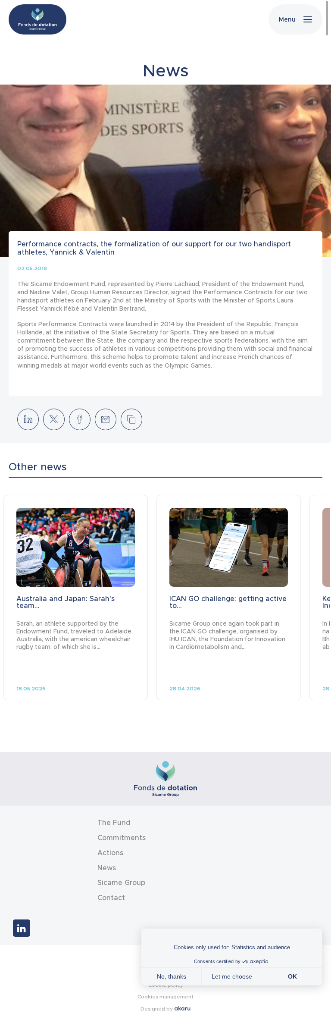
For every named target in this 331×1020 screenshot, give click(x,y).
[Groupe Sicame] (37, 19)
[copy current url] (131, 419)
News (106, 868)
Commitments (121, 838)
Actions (110, 853)
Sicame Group (121, 882)
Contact (111, 898)
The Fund (114, 823)
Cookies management (165, 996)
